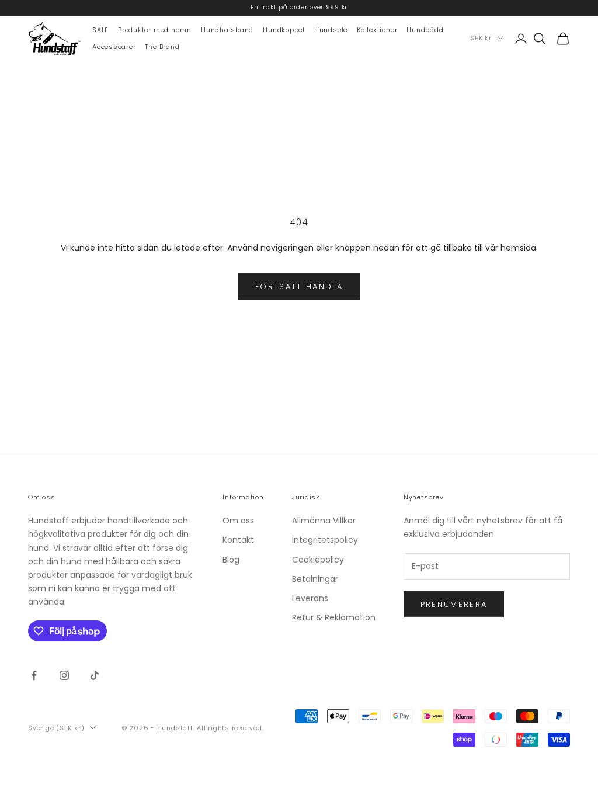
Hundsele (330, 29)
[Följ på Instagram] (64, 675)
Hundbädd (424, 29)
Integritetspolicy (325, 540)
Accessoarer (113, 46)
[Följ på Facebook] (34, 675)
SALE (100, 29)
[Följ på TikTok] (94, 675)
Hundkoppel (284, 29)
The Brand (162, 46)
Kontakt (238, 540)
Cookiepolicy (318, 559)
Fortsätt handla (299, 286)
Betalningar (315, 579)
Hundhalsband (227, 29)
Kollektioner (377, 29)
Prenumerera (454, 604)
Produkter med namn (155, 29)
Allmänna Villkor (324, 520)
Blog (230, 559)
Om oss (238, 520)
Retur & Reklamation (334, 617)
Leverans (310, 598)
